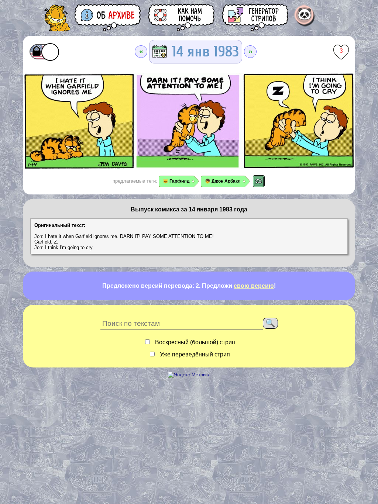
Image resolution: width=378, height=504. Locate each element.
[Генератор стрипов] (256, 17)
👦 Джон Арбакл (223, 181)
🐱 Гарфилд (176, 181)
